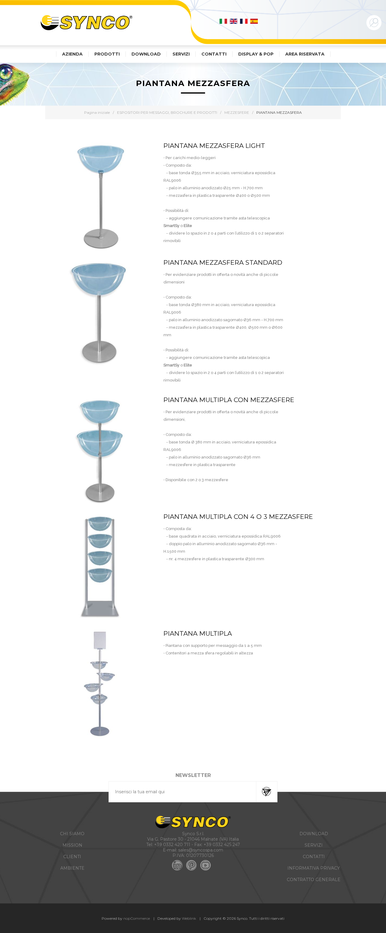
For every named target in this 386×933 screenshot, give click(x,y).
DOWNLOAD (313, 833)
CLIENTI (72, 856)
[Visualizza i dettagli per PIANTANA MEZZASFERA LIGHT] (99, 196)
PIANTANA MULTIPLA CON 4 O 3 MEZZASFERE (238, 516)
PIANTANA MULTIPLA (197, 633)
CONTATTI (314, 856)
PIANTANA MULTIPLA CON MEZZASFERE (228, 400)
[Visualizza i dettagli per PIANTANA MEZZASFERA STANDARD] (99, 313)
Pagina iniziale (97, 112)
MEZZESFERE (236, 112)
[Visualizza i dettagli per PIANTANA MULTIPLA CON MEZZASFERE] (99, 450)
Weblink (189, 918)
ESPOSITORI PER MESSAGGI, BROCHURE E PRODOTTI (167, 112)
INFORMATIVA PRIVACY (313, 868)
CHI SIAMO (72, 833)
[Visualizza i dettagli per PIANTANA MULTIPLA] (99, 684)
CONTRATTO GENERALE (313, 879)
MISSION (72, 845)
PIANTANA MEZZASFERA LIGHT (214, 145)
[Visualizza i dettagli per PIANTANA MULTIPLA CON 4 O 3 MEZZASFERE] (99, 567)
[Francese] (244, 21)
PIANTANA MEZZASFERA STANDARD (222, 262)
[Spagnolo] (254, 21)
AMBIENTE (72, 868)
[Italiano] (223, 21)
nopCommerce (136, 918)
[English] (234, 21)
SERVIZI (314, 845)
